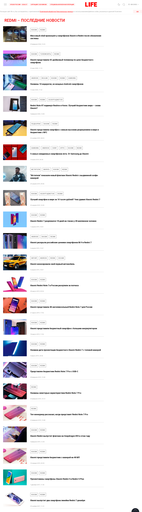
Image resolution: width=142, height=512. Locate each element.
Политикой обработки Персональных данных (56, 11)
